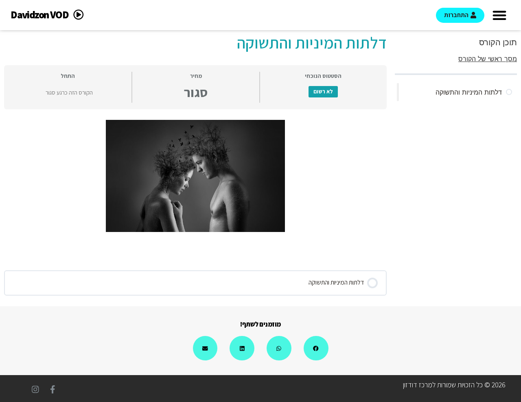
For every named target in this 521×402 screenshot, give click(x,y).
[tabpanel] (195, 176)
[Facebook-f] (52, 389)
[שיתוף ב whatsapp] (279, 348)
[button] (499, 15)
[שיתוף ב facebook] (316, 348)
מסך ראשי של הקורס (487, 59)
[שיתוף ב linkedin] (242, 348)
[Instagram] (35, 389)
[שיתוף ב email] (205, 348)
